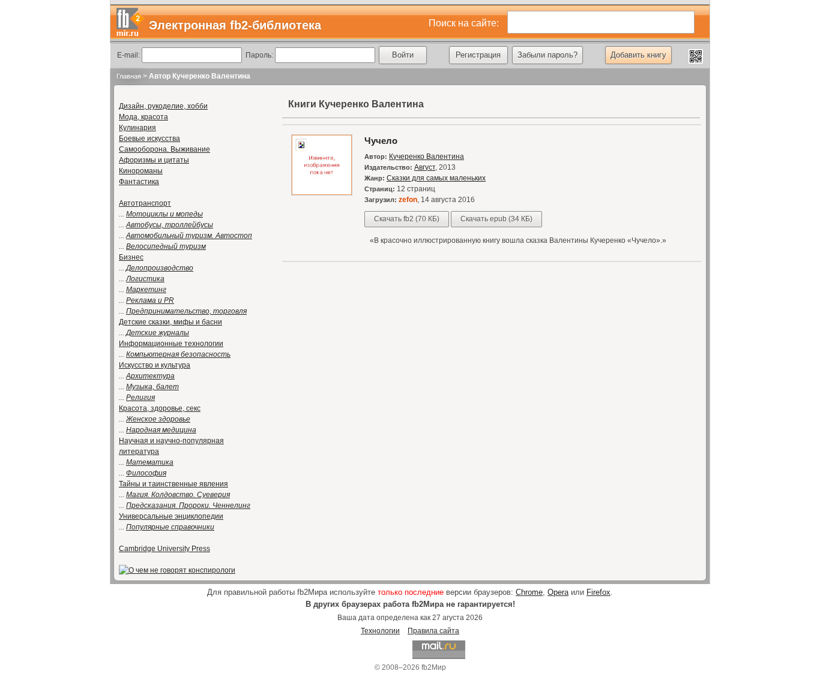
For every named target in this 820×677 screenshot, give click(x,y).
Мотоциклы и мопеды (164, 214)
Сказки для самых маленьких (436, 178)
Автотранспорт (145, 203)
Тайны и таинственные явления (173, 484)
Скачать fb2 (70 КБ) (406, 219)
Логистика (145, 279)
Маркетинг (146, 289)
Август (424, 167)
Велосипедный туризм (166, 246)
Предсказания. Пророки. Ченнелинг (188, 505)
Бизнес (131, 257)
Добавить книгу (638, 54)
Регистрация (478, 54)
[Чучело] (321, 193)
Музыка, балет (152, 387)
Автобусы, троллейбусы (169, 225)
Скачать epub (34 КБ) (496, 219)
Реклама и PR (150, 300)
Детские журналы (157, 333)
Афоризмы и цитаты (154, 160)
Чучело (380, 141)
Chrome (529, 592)
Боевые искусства (149, 138)
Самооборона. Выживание (164, 149)
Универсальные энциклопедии (171, 516)
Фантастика (139, 181)
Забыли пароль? (547, 54)
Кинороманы (141, 171)
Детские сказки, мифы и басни (170, 322)
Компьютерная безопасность (178, 354)
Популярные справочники (170, 527)
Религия (140, 397)
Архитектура (150, 376)
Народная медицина (161, 430)
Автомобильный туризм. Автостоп (189, 235)
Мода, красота (143, 117)
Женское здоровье (158, 419)
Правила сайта (433, 631)
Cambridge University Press (164, 548)
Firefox (598, 592)
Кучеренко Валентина (426, 156)
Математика (149, 462)
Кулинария (137, 128)
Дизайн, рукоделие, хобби (163, 106)
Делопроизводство (159, 268)
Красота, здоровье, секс (159, 408)
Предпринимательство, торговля (186, 311)
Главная (128, 76)
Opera (557, 592)
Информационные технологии (171, 343)
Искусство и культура (154, 365)
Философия (146, 473)
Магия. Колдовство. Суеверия (178, 495)
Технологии (380, 631)
